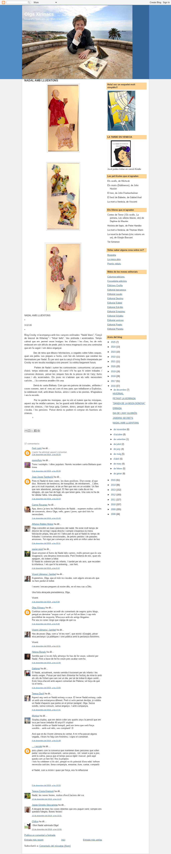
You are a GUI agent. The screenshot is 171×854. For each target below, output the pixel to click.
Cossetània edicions (117, 281)
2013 (113, 490)
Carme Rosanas (39, 505)
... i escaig (37, 746)
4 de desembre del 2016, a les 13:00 (46, 688)
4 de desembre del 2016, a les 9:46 (46, 624)
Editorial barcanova (116, 290)
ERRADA (117, 408)
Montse (35, 716)
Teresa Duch (38, 693)
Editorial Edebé (114, 303)
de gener (118, 473)
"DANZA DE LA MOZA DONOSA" (129, 403)
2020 (113, 366)
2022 (113, 356)
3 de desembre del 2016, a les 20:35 (46, 471)
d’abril (117, 459)
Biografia (111, 255)
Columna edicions (116, 277)
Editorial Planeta (115, 329)
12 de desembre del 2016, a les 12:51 (47, 816)
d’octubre (118, 434)
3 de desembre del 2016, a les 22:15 (46, 499)
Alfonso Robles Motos (42, 524)
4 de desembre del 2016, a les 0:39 (46, 602)
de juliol (118, 444)
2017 (113, 381)
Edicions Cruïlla (115, 285)
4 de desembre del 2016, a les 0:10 (46, 568)
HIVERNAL (118, 393)
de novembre (120, 429)
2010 (113, 504)
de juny (117, 449)
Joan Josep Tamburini (42, 477)
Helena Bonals (39, 652)
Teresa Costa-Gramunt (43, 791)
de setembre (120, 439)
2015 (113, 480)
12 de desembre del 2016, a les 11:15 (46, 799)
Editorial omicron (115, 320)
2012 (113, 494)
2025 (113, 342)
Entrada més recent (33, 840)
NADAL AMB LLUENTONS (126, 423)
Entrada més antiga (92, 840)
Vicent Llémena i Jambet (44, 574)
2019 (113, 371)
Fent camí (37, 448)
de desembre (120, 390)
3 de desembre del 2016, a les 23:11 (46, 543)
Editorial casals (114, 294)
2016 (113, 386)
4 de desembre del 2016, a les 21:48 (46, 740)
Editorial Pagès (114, 324)
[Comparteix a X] (32, 430)
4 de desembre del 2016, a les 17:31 (46, 710)
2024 (113, 347)
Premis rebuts (114, 263)
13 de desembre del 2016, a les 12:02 (47, 829)
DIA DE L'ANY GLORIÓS (125, 413)
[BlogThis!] (29, 430)
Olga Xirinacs (39, 14)
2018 (113, 376)
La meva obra (114, 259)
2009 (113, 509)
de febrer (118, 468)
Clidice (35, 821)
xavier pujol (37, 549)
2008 (113, 514)
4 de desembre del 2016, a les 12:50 (46, 663)
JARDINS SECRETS (123, 418)
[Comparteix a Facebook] (35, 430)
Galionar (36, 668)
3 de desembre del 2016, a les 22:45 (46, 518)
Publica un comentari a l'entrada (39, 835)
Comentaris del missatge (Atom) (55, 846)
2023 (113, 352)
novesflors (37, 460)
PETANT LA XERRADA (124, 398)
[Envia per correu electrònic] (26, 430)
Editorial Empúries (116, 311)
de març (118, 463)
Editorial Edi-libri (115, 307)
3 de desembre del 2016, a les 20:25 (46, 454)
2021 (113, 361)
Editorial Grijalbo (115, 316)
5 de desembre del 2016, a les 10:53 (46, 785)
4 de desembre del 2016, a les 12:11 (46, 646)
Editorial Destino (115, 298)
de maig (118, 454)
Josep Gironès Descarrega (45, 805)
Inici (63, 840)
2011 (113, 499)
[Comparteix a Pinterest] (38, 430)
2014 (113, 485)
